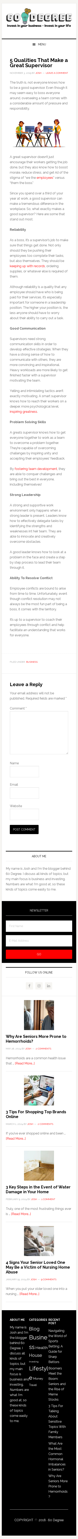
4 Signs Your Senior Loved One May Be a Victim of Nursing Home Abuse (38, 1267)
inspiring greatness (23, 412)
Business (32, 662)
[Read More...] (25, 1063)
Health (41, 1347)
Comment (18, 708)
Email (14, 784)
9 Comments (48, 1279)
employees (45, 178)
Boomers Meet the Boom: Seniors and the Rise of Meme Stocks (57, 1383)
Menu (42, 44)
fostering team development (36, 469)
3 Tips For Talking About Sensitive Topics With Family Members (57, 1421)
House (35, 1355)
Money (38, 1378)
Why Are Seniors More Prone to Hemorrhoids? (58, 1486)
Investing (34, 1361)
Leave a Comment (57, 73)
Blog (34, 1329)
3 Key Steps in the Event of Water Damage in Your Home (38, 1189)
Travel (33, 1385)
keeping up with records (27, 266)
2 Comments (43, 1048)
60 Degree (39, 19)
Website (16, 806)
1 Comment (48, 1199)
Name (14, 763)
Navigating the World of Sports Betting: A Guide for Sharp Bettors (57, 1346)
